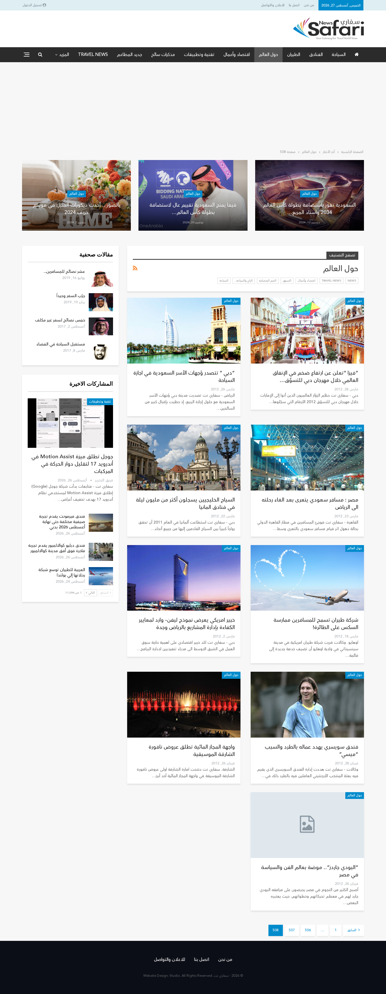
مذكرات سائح (163, 54)
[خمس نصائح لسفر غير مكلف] (101, 326)
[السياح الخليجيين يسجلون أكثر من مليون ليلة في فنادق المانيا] (183, 457)
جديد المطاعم (129, 54)
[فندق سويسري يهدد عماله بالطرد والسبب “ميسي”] (307, 705)
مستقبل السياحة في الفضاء (60, 344)
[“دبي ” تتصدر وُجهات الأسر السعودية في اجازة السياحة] (183, 331)
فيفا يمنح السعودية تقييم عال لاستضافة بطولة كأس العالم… (193, 208)
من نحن (309, 5)
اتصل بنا (294, 5)
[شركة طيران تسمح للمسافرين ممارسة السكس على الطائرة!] (307, 578)
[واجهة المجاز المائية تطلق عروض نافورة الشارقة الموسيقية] (183, 705)
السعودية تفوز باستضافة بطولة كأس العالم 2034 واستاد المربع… (309, 208)
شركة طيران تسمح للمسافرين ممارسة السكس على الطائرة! (316, 624)
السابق (352, 930)
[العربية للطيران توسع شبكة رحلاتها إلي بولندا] (101, 576)
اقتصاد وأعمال (237, 54)
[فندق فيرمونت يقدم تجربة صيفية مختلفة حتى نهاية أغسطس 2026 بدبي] (101, 523)
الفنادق (316, 54)
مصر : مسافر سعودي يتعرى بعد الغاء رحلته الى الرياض (310, 503)
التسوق (287, 280)
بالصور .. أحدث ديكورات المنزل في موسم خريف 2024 (76, 208)
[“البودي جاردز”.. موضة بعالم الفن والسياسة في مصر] (307, 825)
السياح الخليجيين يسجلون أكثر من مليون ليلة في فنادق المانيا (185, 503)
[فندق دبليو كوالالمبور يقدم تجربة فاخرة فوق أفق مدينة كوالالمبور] (101, 552)
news (352, 280)
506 (308, 930)
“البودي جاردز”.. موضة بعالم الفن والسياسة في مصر (309, 871)
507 (292, 930)
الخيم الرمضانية (267, 280)
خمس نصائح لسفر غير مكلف (60, 320)
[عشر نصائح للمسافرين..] (101, 278)
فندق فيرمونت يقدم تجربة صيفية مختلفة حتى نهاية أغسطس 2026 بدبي (62, 521)
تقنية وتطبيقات (199, 54)
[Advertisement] (193, 104)
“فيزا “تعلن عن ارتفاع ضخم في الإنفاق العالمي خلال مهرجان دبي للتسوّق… (315, 376)
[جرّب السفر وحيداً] (101, 302)
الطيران (293, 54)
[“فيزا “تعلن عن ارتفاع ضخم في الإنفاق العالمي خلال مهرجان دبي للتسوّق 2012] (307, 331)
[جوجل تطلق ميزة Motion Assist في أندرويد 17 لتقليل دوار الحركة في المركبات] (70, 423)
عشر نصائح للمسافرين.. (64, 271)
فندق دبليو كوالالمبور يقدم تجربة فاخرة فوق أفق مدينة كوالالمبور (56, 548)
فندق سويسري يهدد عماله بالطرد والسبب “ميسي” (311, 751)
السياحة (339, 54)
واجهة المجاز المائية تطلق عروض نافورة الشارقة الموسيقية (192, 751)
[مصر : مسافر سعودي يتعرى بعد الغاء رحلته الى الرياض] (307, 457)
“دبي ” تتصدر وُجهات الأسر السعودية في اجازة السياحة (184, 376)
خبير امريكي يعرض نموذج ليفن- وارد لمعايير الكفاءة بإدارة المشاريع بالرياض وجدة (187, 624)
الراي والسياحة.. (244, 280)
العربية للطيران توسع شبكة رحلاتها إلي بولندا (61, 572)
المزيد (64, 54)
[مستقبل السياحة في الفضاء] (101, 351)
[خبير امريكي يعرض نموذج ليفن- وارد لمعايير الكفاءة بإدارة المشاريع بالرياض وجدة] (183, 578)
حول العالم (268, 54)
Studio (175, 975)
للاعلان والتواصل (273, 5)
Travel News (93, 54)
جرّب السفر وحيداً (71, 296)
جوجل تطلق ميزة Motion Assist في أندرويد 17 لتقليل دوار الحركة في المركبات (72, 464)
